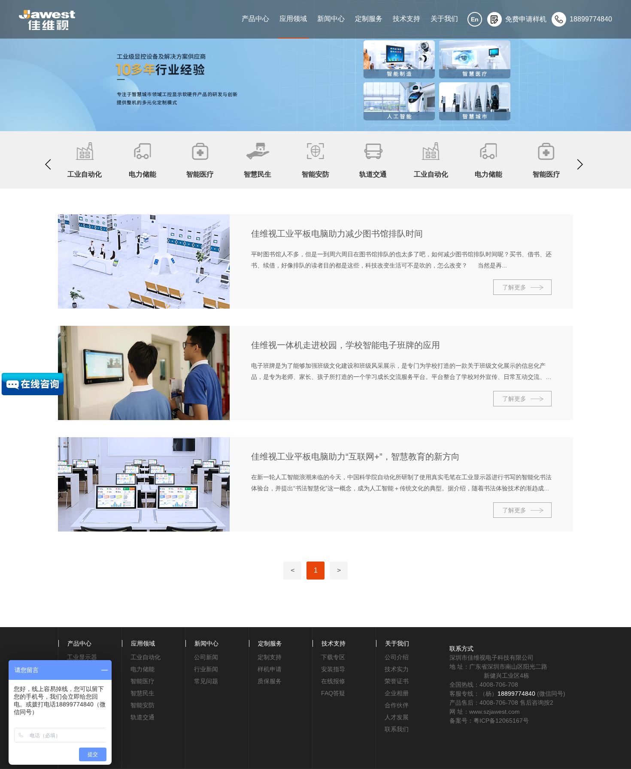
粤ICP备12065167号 (501, 720)
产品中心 (255, 18)
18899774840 (516, 693)
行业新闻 (206, 669)
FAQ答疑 (333, 693)
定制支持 (270, 657)
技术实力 (397, 669)
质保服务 (270, 681)
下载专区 (333, 657)
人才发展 (397, 717)
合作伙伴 (397, 705)
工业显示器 (82, 657)
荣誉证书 (397, 681)
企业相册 (397, 693)
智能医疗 (142, 681)
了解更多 (514, 287)
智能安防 (142, 705)
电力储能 (142, 669)
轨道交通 (142, 717)
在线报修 (333, 681)
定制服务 (368, 18)
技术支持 (406, 18)
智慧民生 (142, 693)
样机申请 (270, 669)
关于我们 (444, 18)
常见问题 (206, 681)
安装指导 (333, 669)
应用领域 (293, 18)
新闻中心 (331, 18)
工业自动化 (145, 657)
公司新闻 (206, 657)
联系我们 (397, 729)
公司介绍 (397, 657)
